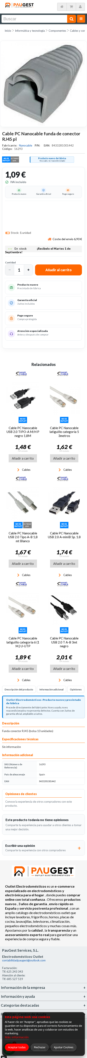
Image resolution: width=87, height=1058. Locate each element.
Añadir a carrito (23, 458)
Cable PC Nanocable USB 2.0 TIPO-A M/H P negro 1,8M (23, 432)
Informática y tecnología (30, 30)
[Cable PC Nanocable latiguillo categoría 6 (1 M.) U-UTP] (22, 608)
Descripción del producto (19, 689)
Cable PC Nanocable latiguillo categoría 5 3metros (64, 432)
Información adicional (51, 689)
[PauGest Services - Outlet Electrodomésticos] (19, 4)
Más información (17, 1037)
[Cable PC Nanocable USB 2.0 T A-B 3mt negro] (64, 608)
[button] (9, 270)
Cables (26, 469)
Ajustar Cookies (63, 1047)
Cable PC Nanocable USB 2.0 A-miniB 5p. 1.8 (64, 535)
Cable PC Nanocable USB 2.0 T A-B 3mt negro (64, 642)
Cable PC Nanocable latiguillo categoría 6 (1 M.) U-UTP (22, 642)
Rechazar (39, 1047)
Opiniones (76, 689)
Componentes (57, 30)
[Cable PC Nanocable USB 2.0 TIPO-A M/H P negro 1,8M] (22, 398)
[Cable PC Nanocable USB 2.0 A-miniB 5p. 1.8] (64, 503)
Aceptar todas (17, 1047)
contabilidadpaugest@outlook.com (24, 960)
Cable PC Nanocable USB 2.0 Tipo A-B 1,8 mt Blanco (23, 537)
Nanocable (26, 145)
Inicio (8, 30)
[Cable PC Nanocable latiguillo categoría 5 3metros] (64, 398)
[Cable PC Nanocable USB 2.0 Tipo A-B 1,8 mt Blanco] (22, 503)
